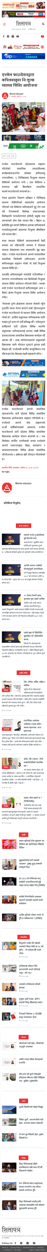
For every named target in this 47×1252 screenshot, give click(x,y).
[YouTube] (17, 37)
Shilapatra (43, 36)
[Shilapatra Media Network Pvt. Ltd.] (23, 23)
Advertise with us (29, 1247)
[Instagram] (8, 37)
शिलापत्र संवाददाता (16, 94)
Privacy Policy (15, 1247)
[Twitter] (12, 37)
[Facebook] (4, 37)
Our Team (18, 1250)
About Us (5, 1247)
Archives (40, 1247)
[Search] (43, 24)
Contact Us (8, 1250)
